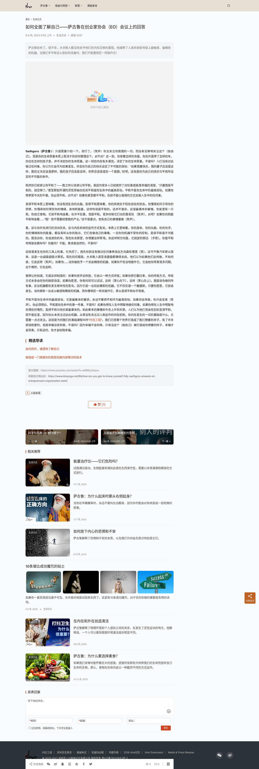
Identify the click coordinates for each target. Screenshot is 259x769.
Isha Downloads (154, 752)
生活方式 (61, 35)
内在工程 (95, 320)
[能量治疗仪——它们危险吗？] (48, 473)
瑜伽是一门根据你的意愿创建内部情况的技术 (54, 357)
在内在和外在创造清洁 (91, 621)
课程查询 (92, 5)
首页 (28, 19)
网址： (132, 720)
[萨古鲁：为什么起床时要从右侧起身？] (48, 508)
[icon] (219, 755)
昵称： (34, 720)
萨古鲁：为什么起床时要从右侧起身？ (103, 496)
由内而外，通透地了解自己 (42, 349)
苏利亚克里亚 (64, 752)
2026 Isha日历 (132, 752)
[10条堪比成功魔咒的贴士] (100, 582)
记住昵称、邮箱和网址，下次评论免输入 (52, 728)
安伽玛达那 (97, 752)
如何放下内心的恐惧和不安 (94, 531)
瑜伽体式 (82, 752)
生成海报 (38, 763)
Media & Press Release (181, 752)
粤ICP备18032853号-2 (115, 757)
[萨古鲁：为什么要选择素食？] (48, 667)
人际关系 (36, 392)
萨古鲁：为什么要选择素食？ (96, 656)
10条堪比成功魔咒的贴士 (45, 566)
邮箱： (83, 720)
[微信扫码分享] (48, 764)
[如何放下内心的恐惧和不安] (48, 543)
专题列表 (114, 752)
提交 (166, 728)
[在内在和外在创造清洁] (48, 632)
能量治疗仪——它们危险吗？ (96, 461)
